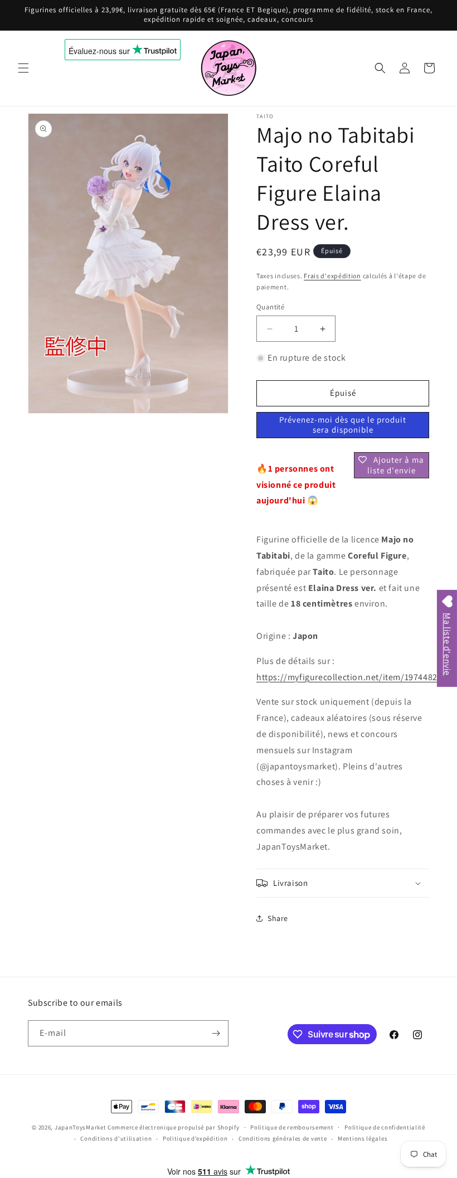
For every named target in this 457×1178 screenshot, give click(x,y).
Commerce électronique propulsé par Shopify (173, 1127)
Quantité (270, 307)
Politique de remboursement (291, 1127)
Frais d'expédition (332, 276)
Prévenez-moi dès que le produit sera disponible (342, 424)
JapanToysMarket (80, 1127)
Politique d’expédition (195, 1138)
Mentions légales (362, 1138)
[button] (23, 68)
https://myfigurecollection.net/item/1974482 (346, 677)
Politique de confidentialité (384, 1127)
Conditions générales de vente (283, 1138)
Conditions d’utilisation (116, 1138)
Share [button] (278, 918)
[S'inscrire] (215, 1033)
